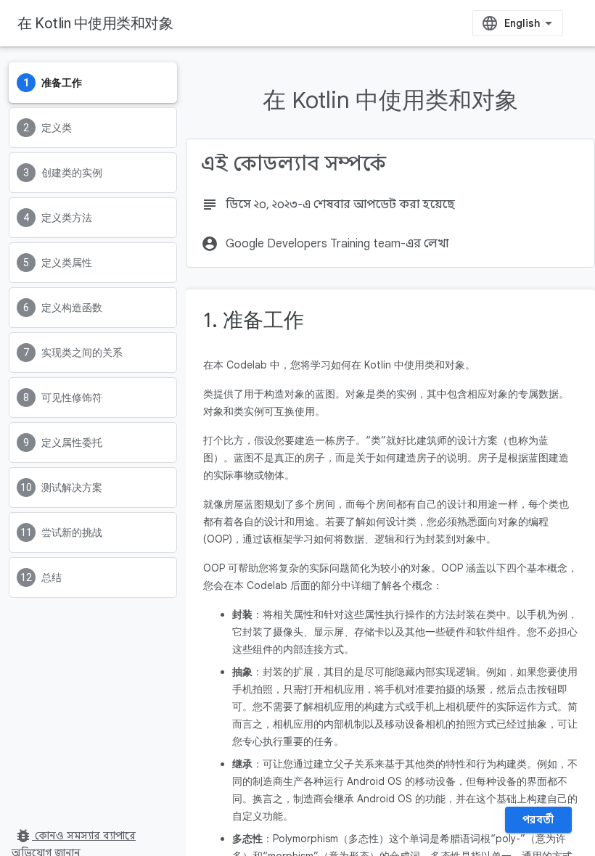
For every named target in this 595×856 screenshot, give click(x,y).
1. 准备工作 (253, 320)
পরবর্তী (538, 819)
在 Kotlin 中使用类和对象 (95, 23)
